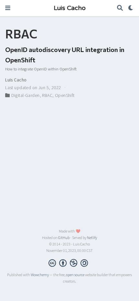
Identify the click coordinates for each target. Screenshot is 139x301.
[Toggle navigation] (7, 8)
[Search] (120, 8)
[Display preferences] (131, 8)
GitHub (64, 238)
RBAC (47, 95)
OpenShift (65, 95)
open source (75, 275)
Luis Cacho (70, 8)
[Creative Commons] (69, 263)
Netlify (92, 238)
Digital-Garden (25, 95)
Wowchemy (40, 275)
